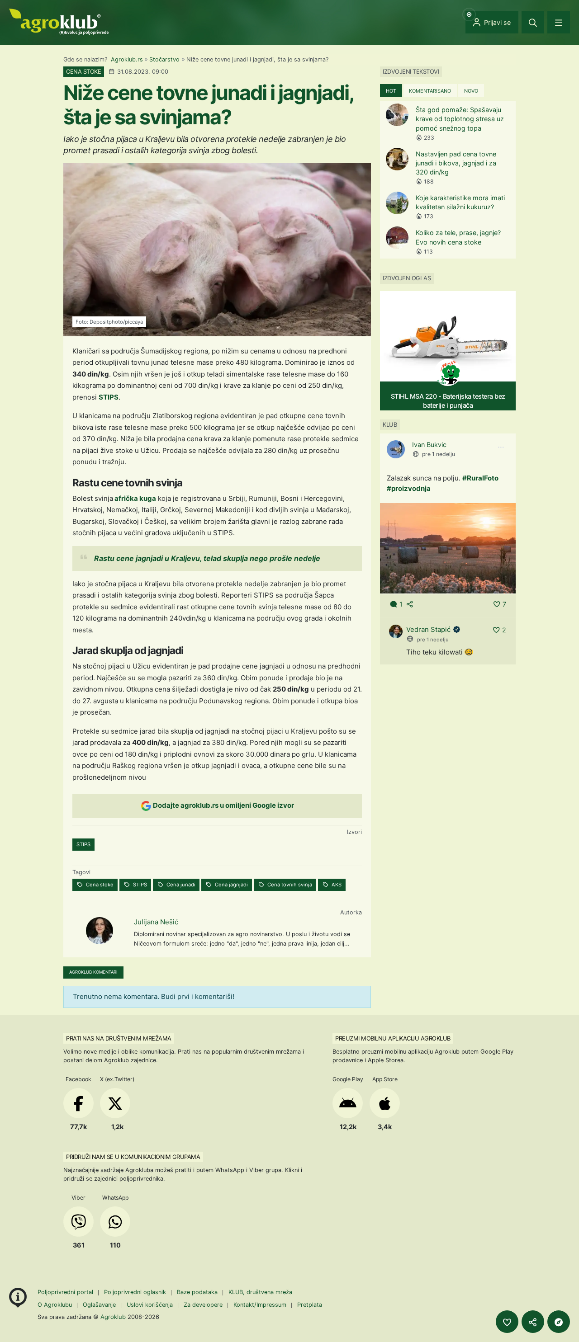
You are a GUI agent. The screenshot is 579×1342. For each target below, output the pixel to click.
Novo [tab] (471, 91)
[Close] (533, 22)
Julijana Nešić (156, 922)
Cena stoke (99, 884)
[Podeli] (533, 1321)
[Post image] (448, 547)
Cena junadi (180, 884)
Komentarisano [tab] (430, 91)
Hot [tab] (391, 91)
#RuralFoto (480, 478)
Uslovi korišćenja (150, 1304)
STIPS (109, 397)
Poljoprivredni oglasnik (136, 1292)
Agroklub (113, 1316)
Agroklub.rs (127, 59)
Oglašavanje (99, 1304)
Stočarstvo (164, 59)
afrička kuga (134, 498)
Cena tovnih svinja (289, 884)
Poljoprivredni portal (66, 1292)
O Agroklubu (55, 1304)
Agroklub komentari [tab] (93, 972)
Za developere (203, 1304)
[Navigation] (558, 22)
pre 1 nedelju (438, 454)
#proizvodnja (409, 488)
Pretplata (309, 1304)
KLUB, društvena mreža (260, 1292)
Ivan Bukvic (429, 444)
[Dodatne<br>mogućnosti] (558, 1321)
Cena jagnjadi (231, 884)
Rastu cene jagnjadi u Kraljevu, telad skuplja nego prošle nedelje (207, 558)
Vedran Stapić (428, 629)
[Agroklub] (59, 21)
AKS (336, 884)
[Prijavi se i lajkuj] (507, 1321)
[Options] (501, 447)
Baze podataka (198, 1292)
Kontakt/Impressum (259, 1304)
